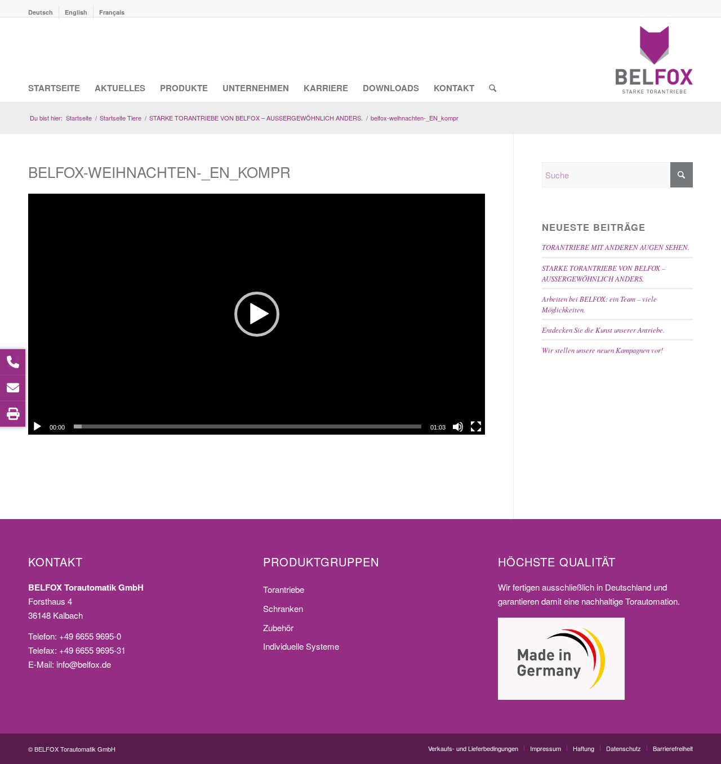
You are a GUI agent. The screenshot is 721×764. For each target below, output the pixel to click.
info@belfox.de (83, 664)
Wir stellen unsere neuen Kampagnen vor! (602, 350)
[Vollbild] (476, 426)
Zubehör (278, 627)
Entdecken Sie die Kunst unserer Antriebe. (603, 329)
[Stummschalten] (458, 426)
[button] (256, 314)
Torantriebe (283, 589)
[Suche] (493, 59)
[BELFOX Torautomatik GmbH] (654, 59)
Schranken (283, 608)
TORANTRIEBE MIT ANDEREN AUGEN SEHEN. (615, 247)
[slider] (247, 426)
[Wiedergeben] (37, 426)
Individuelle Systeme (301, 646)
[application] (256, 314)
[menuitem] (43, 12)
